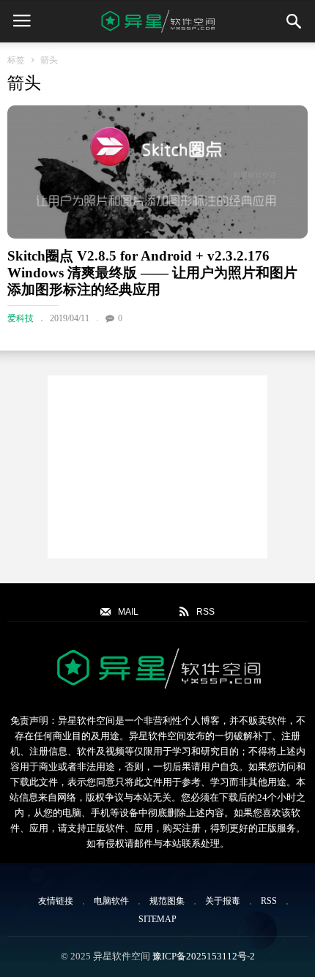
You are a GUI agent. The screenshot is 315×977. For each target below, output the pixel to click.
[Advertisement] (157, 466)
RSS (269, 901)
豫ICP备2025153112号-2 (203, 956)
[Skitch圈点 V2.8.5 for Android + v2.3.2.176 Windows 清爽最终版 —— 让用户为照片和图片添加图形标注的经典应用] (157, 172)
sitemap (157, 919)
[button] (294, 21)
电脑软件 (111, 901)
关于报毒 (222, 901)
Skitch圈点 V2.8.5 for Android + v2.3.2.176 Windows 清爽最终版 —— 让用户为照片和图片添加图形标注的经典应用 (152, 272)
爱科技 (20, 318)
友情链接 (55, 901)
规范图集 (167, 901)
